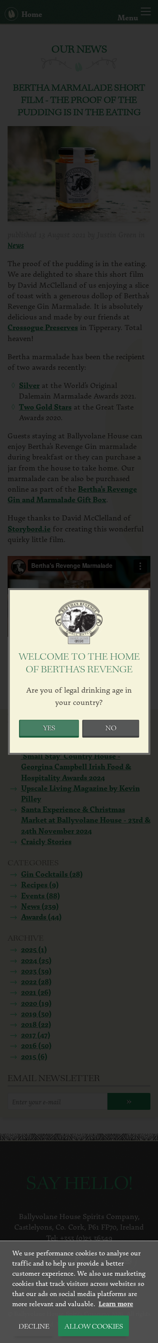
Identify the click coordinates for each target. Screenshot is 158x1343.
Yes (49, 728)
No (110, 728)
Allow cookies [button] (93, 1327)
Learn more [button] (116, 1304)
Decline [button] (34, 1327)
